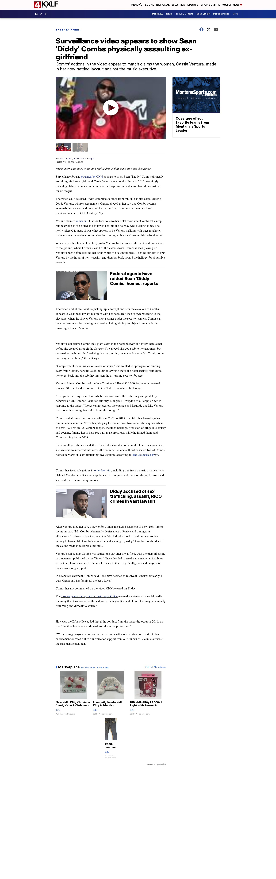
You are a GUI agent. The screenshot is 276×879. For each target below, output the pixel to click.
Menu (135, 4)
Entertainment (68, 29)
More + (236, 13)
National (163, 4)
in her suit (82, 221)
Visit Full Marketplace (155, 667)
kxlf (46, 14)
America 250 (157, 13)
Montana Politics (221, 13)
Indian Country (203, 13)
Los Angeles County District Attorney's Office (89, 596)
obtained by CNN (92, 176)
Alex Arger (65, 158)
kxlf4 (37, 14)
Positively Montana (184, 13)
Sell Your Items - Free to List (94, 668)
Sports (192, 4)
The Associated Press (145, 455)
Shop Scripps (210, 4)
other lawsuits (102, 470)
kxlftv (42, 14)
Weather (178, 4)
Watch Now (231, 4)
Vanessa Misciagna (83, 158)
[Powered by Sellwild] (161, 764)
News (169, 13)
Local (149, 4)
